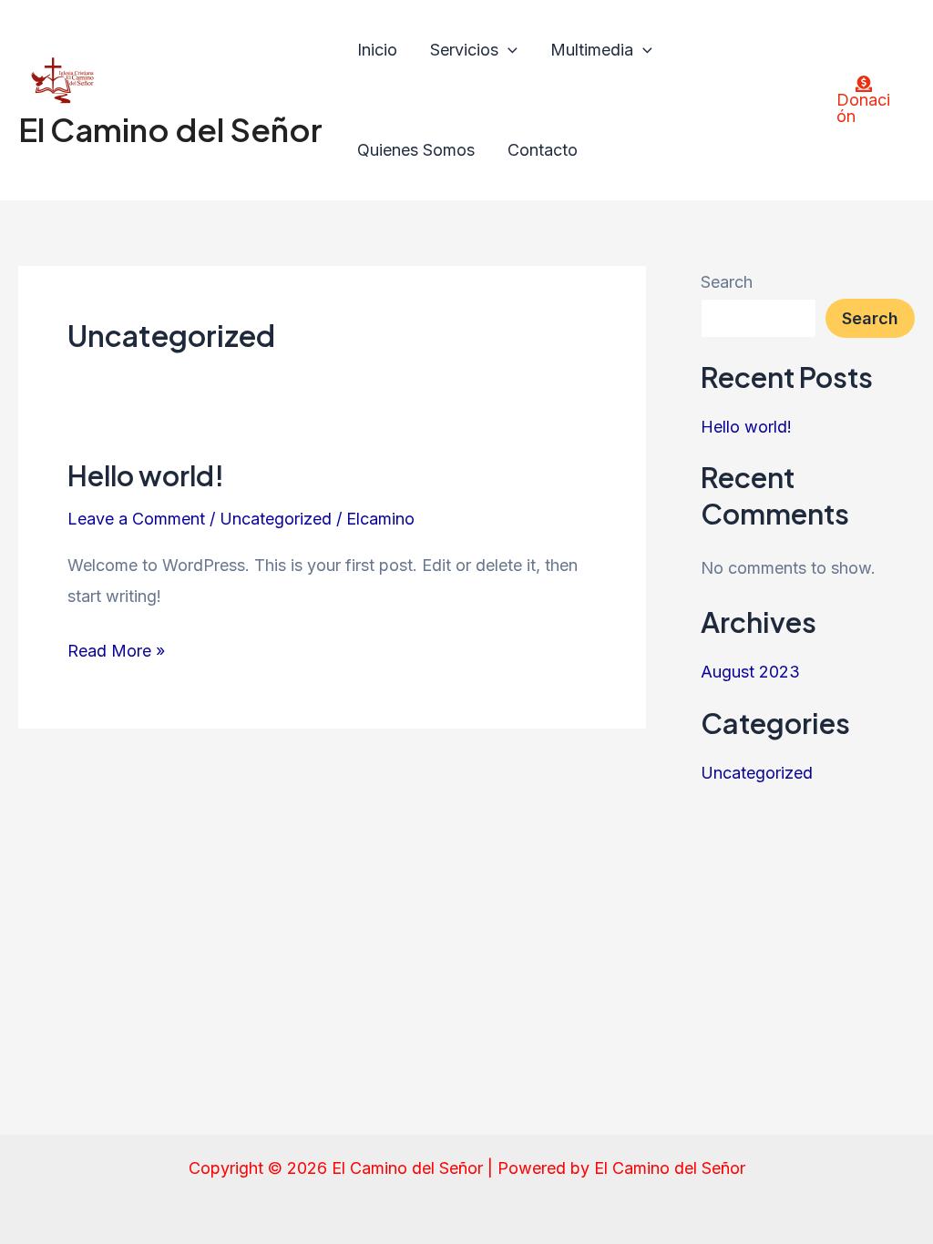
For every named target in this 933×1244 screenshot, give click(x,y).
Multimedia (591, 49)
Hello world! (145, 475)
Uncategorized (276, 518)
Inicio (377, 49)
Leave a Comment (136, 518)
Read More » (116, 648)
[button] (508, 50)
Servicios (464, 49)
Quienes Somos (416, 149)
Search (727, 281)
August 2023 (750, 671)
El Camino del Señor (170, 129)
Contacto (543, 149)
